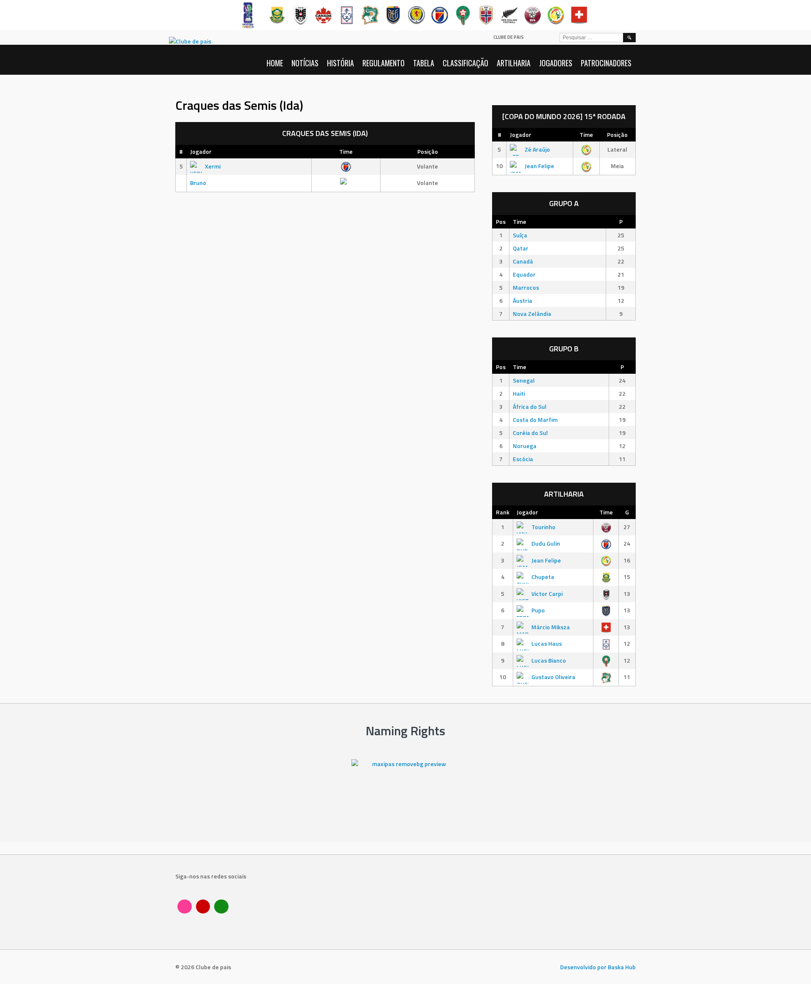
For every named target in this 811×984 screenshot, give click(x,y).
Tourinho (543, 526)
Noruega (524, 445)
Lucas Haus (546, 643)
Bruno (198, 182)
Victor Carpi (547, 593)
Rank (502, 512)
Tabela (423, 62)
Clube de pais (508, 37)
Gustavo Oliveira (553, 676)
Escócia (523, 458)
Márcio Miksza (550, 626)
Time (346, 151)
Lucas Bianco (548, 660)
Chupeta (542, 576)
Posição (427, 151)
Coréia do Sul (530, 432)
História (340, 62)
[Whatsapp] (221, 906)
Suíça (520, 235)
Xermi (212, 166)
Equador (524, 274)
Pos (501, 221)
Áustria (522, 300)
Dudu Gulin (545, 543)
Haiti (519, 393)
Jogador (201, 151)
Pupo (538, 610)
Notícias (304, 62)
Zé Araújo (537, 149)
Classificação (465, 62)
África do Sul (530, 406)
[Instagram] (184, 906)
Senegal (524, 380)
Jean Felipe (539, 165)
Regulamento (383, 62)
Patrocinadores (606, 62)
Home (275, 62)
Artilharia (514, 62)
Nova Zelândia (532, 313)
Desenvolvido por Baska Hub (598, 966)
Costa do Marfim (535, 419)
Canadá (523, 261)
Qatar (520, 248)
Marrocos (526, 287)
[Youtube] (203, 906)
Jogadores (555, 62)
